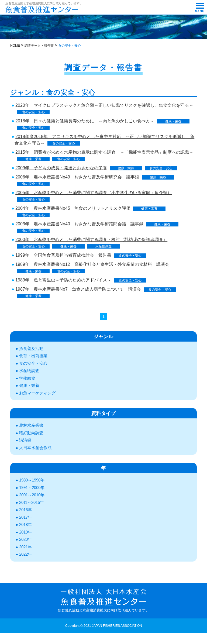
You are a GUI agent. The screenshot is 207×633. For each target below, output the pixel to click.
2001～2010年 (31, 495)
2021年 (25, 547)
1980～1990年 (31, 480)
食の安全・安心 (33, 112)
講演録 (25, 440)
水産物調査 (103, 246)
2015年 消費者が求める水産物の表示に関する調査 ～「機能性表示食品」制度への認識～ (104, 152)
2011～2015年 (31, 502)
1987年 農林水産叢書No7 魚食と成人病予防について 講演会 (78, 289)
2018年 (25, 524)
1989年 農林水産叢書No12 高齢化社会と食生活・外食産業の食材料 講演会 (92, 264)
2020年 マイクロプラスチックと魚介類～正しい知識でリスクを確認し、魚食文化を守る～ (104, 105)
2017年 (25, 517)
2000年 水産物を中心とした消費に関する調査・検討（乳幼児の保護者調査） (91, 239)
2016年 (25, 509)
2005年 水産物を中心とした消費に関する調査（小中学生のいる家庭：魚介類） (93, 192)
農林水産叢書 (31, 425)
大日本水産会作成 (35, 447)
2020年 (25, 539)
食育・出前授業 (33, 355)
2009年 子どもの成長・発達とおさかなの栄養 (61, 168)
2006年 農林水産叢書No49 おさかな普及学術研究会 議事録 (77, 177)
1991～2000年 (31, 487)
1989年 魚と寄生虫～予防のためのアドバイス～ (63, 280)
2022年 (25, 554)
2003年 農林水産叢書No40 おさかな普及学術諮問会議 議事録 (79, 224)
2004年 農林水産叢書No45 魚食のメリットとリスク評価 (72, 208)
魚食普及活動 (31, 348)
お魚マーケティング (37, 393)
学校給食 (27, 378)
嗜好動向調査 (31, 433)
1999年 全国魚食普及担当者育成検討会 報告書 (63, 255)
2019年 (25, 532)
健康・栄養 (173, 121)
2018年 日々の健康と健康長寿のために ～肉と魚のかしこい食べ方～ (84, 121)
